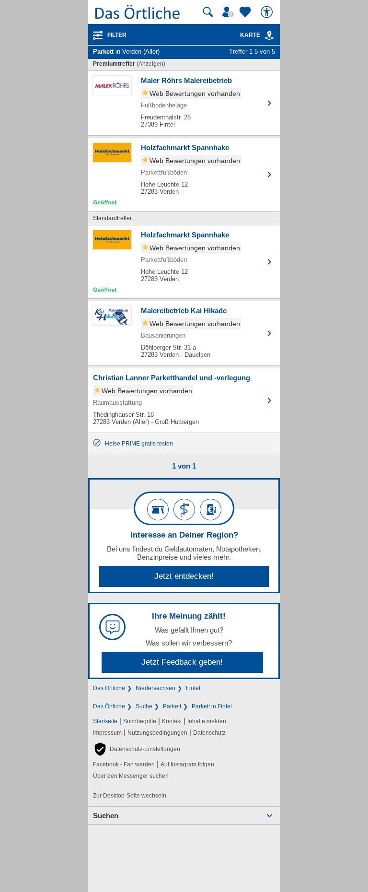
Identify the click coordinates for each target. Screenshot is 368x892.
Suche (144, 706)
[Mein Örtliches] (229, 12)
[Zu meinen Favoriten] (246, 12)
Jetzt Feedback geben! (182, 662)
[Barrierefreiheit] (268, 12)
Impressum (107, 732)
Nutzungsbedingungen (157, 732)
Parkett (172, 706)
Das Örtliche (109, 688)
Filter (116, 35)
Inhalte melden (206, 721)
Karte (250, 35)
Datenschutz (209, 732)
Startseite (105, 721)
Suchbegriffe (139, 721)
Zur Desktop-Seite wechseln (129, 795)
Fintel (193, 688)
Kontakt (172, 721)
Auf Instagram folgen (187, 764)
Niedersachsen (155, 688)
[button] (136, 749)
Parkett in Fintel (212, 706)
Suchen (105, 815)
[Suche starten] (208, 12)
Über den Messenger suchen (131, 776)
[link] (269, 35)
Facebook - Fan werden (124, 764)
